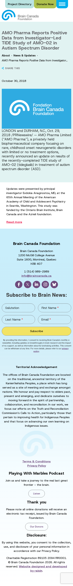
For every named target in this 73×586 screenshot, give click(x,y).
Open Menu (62, 4)
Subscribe (36, 331)
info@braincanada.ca (36, 276)
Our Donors (36, 526)
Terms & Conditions (36, 461)
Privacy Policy (36, 466)
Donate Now (45, 4)
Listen (36, 493)
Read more (14, 222)
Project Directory (19, 4)
